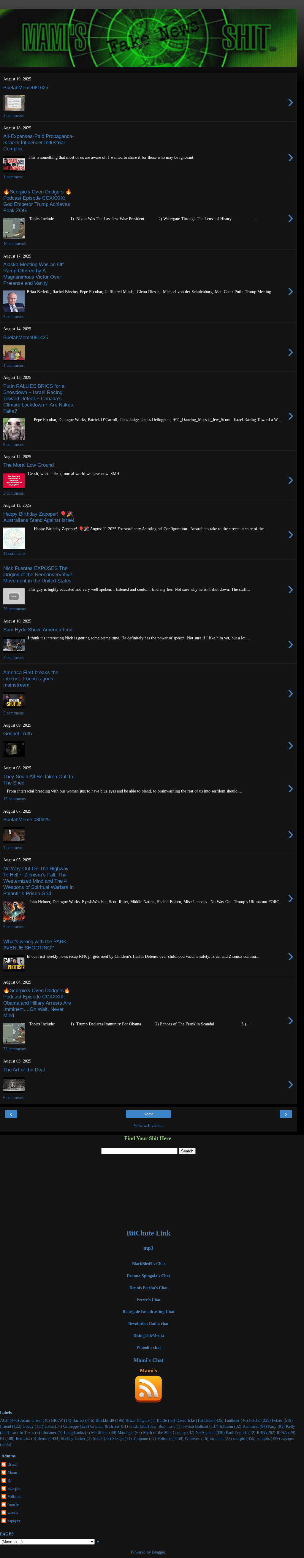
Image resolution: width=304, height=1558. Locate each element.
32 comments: (15, 1048)
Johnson (226, 1426)
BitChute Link (148, 1233)
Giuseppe (71, 1426)
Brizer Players (137, 1420)
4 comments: (14, 365)
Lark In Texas (22, 1432)
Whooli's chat (148, 1347)
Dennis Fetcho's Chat (148, 1287)
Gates (49, 1426)
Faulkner (232, 1420)
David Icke (185, 1420)
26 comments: (15, 608)
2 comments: (14, 115)
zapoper (287, 1438)
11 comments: (14, 553)
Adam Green (31, 1420)
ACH (4, 1420)
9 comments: (14, 444)
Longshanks (74, 1432)
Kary (272, 1426)
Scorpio (13, 1488)
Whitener (192, 1438)
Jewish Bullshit (195, 1426)
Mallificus (99, 1432)
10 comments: (15, 243)
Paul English (236, 1432)
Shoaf (98, 1438)
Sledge (118, 1438)
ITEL (134, 1426)
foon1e (13, 1504)
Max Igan (126, 1432)
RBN (261, 1432)
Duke (208, 1420)
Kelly (290, 1426)
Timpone (140, 1438)
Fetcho (254, 1420)
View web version (149, 1125)
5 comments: (14, 713)
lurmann (217, 1438)
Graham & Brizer (105, 1426)
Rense (42, 1438)
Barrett (78, 1420)
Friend (5, 1426)
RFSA (282, 1432)
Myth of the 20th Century (164, 1432)
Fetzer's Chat (149, 1299)
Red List (23, 1438)
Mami (12, 1472)
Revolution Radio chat (148, 1323)
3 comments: (14, 316)
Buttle (162, 1420)
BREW (57, 1420)
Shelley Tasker (73, 1438)
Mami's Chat (149, 1360)
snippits (263, 1438)
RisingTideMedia (148, 1335)
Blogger (158, 1552)
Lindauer (48, 1432)
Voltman (164, 1438)
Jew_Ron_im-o (162, 1426)
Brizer (12, 1464)
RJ (2, 1438)
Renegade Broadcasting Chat (149, 1311)
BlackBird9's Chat (148, 1263)
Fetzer (277, 1420)
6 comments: (14, 1097)
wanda (12, 1512)
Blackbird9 (105, 1420)
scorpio (239, 1438)
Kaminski (251, 1426)
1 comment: (13, 176)
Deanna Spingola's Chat (148, 1275)
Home (148, 1114)
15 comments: (15, 798)
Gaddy (28, 1426)
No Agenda (205, 1432)
